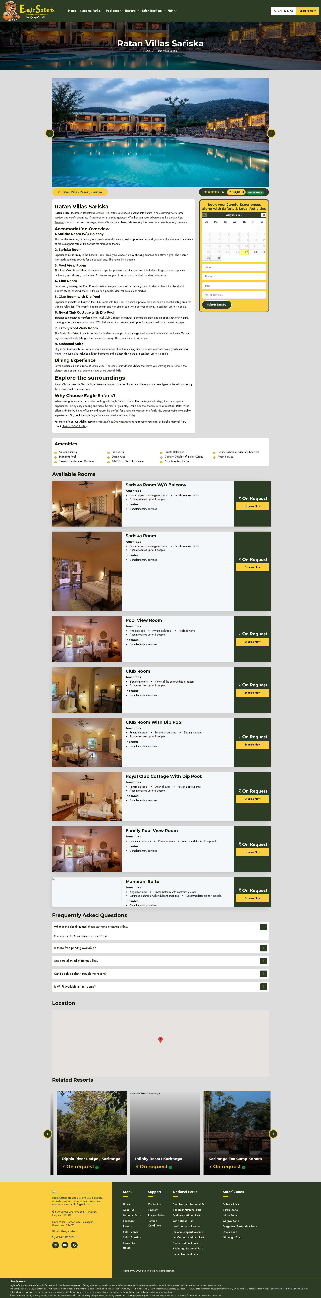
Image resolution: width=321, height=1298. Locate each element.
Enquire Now (308, 11)
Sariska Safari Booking (74, 426)
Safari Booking (152, 11)
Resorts (130, 11)
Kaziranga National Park (188, 1248)
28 (255, 252)
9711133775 (285, 11)
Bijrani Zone (230, 1210)
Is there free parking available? (75, 948)
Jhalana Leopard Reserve (188, 1232)
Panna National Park (185, 1254)
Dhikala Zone (231, 1204)
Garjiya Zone (231, 1221)
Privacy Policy (156, 1215)
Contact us (154, 1204)
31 (219, 257)
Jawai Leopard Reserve (186, 1226)
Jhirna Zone (230, 1215)
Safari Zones (130, 1232)
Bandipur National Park (187, 1210)
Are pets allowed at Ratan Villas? (76, 961)
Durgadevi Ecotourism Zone (240, 1226)
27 (246, 252)
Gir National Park (183, 1221)
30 (208, 257)
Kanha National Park (185, 1243)
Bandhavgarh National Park (190, 1204)
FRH (170, 11)
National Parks (90, 11)
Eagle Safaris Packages (116, 422)
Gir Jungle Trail (232, 1237)
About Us (128, 1210)
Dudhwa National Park (186, 1215)
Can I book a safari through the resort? (80, 974)
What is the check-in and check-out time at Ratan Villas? (91, 927)
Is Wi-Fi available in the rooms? (75, 986)
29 (264, 252)
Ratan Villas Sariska (167, 51)
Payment (153, 1210)
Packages (112, 11)
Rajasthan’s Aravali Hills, (96, 213)
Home (72, 11)
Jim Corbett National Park (188, 1237)
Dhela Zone (230, 1232)
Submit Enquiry (216, 305)
